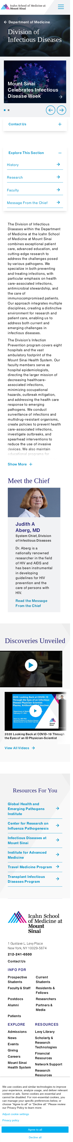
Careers (14, 1056)
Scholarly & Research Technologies (46, 1042)
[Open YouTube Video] (31, 665)
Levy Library (45, 1032)
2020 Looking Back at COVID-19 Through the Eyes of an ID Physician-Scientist (35, 736)
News (12, 1038)
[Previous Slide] (50, 110)
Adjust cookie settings (15, 1114)
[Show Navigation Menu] (61, 7)
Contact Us (17, 961)
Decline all (35, 1137)
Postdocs (15, 999)
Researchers (46, 999)
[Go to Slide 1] (4, 110)
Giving (13, 1050)
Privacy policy (10, 1120)
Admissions (17, 1032)
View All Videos (17, 748)
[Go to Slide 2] (8, 110)
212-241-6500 (20, 954)
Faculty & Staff (19, 988)
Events (13, 1044)
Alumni (13, 1005)
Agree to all (35, 1129)
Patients (14, 1016)
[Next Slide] (61, 110)
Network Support (48, 1064)
